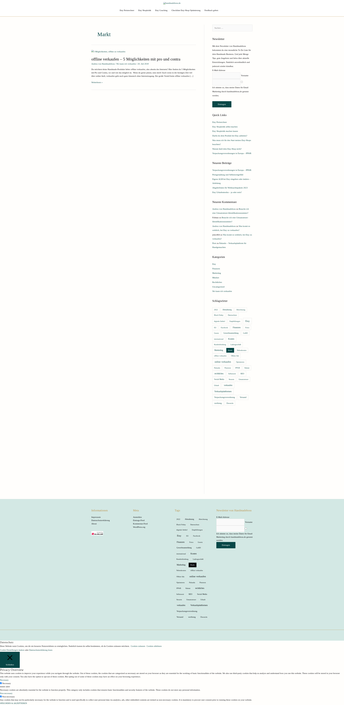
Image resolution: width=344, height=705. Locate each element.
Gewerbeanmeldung (231, 333)
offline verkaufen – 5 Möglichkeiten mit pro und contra (135, 59)
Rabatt (247, 368)
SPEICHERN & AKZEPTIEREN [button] (13, 703)
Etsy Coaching (161, 10)
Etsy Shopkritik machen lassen (225, 131)
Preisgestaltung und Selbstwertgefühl (227, 175)
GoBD (245, 333)
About (94, 524)
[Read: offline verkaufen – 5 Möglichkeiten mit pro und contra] (108, 51)
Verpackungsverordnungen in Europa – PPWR (231, 153)
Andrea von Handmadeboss (224, 209)
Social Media (219, 379)
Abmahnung (227, 310)
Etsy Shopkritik (144, 10)
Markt (230, 350)
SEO (242, 374)
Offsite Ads (235, 356)
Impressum (96, 517)
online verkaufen (223, 361)
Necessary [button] (4, 680)
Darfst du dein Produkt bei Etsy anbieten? (229, 136)
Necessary (6, 683)
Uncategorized (218, 287)
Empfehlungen (235, 321)
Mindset (215, 278)
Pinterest (228, 368)
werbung (218, 403)
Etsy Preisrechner (127, 10)
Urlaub (216, 385)
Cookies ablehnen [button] (154, 646)
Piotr (214, 243)
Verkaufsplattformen (223, 391)
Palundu (217, 368)
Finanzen (216, 269)
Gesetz (216, 333)
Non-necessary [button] (6, 693)
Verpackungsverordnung (224, 397)
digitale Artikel (219, 321)
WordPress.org (139, 527)
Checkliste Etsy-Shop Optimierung (185, 10)
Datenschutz (232, 315)
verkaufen (228, 385)
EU (215, 328)
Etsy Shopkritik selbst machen (225, 127)
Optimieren (240, 362)
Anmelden (137, 517)
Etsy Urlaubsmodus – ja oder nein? (227, 192)
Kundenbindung (220, 344)
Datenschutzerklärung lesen (40, 650)
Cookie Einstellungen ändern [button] (12, 650)
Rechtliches (217, 282)
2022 (216, 310)
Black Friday (218, 315)
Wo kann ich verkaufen (126, 64)
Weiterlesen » (97, 82)
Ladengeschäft (235, 344)
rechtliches (218, 373)
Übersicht (229, 403)
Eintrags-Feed (139, 520)
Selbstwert (232, 374)
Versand (243, 397)
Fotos (247, 328)
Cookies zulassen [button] (138, 646)
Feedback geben (211, 10)
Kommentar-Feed (140, 524)
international (218, 339)
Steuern (231, 379)
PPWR (237, 368)
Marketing (216, 273)
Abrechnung (240, 310)
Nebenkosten (241, 350)
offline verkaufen (220, 356)
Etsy (214, 264)
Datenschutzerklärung (100, 520)
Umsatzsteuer (243, 379)
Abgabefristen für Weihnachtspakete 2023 (230, 188)
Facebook (224, 328)
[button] (223, 10)
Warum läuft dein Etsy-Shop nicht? (227, 149)
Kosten (231, 339)
